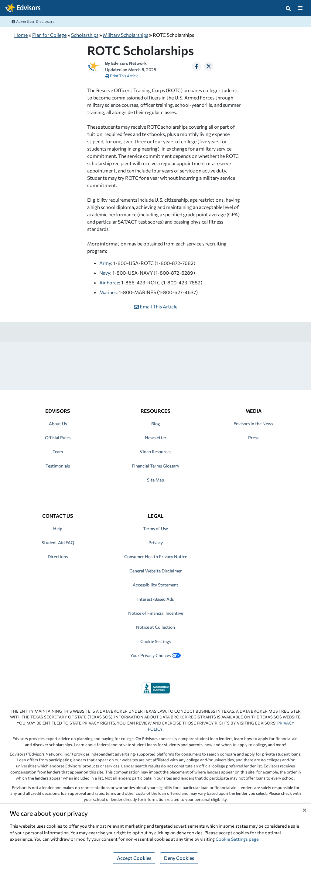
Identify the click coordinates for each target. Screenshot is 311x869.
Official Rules (57, 437)
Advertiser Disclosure (35, 21)
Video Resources (155, 451)
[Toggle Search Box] (288, 7)
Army (105, 263)
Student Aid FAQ (58, 542)
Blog (155, 423)
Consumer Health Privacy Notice (155, 556)
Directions (58, 556)
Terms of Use (155, 528)
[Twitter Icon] (208, 66)
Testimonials (58, 465)
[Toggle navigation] (300, 7)
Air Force (109, 282)
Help (57, 528)
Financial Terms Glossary (155, 465)
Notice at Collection (155, 627)
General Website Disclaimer (155, 570)
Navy (104, 273)
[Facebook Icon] (196, 66)
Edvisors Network (129, 63)
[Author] (93, 65)
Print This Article (123, 75)
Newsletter (155, 437)
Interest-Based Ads (155, 599)
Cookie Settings (155, 641)
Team (58, 451)
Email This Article (158, 306)
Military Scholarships (125, 35)
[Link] (155, 687)
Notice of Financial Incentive (155, 613)
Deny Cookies (179, 858)
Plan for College (49, 35)
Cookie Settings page (237, 839)
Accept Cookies (134, 858)
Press (253, 437)
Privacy (156, 542)
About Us (58, 423)
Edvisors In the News (253, 423)
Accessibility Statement (155, 584)
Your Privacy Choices (150, 655)
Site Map (155, 479)
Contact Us (57, 516)
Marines (108, 292)
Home (21, 35)
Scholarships (84, 35)
